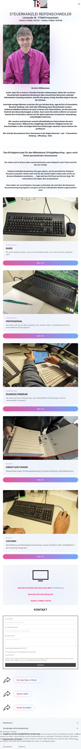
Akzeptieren (7, 747)
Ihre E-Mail (9, 619)
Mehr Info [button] (40, 263)
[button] (79, 4)
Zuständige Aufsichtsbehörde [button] (15, 728)
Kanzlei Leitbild (22, 694)
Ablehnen (21, 747)
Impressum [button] (8, 723)
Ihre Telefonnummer (11, 627)
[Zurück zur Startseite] (40, 4)
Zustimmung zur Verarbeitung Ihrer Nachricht (21, 652)
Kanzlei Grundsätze (24, 708)
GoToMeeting (57, 588)
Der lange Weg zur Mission (27, 680)
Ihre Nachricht (10, 636)
